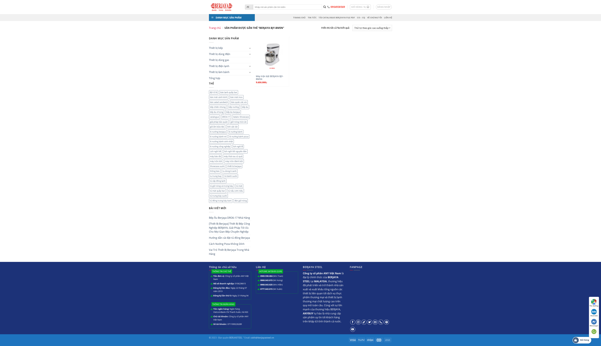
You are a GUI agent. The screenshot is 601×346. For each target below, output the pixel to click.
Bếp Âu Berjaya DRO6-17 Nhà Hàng (229, 217)
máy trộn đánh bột (234, 161)
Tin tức (312, 17)
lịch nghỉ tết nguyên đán (235, 151)
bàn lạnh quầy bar (228, 92)
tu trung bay (215, 176)
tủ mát (239, 186)
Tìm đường (594, 306)
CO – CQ (361, 17)
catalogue (214, 116)
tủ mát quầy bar (217, 190)
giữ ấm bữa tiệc (217, 126)
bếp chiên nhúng (218, 107)
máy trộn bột (216, 161)
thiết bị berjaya (234, 166)
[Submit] (324, 7)
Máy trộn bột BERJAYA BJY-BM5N (269, 78)
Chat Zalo (594, 316)
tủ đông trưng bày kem (220, 200)
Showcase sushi (217, 166)
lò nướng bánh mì (218, 136)
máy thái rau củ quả (233, 156)
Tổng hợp (214, 78)
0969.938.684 (266, 276)
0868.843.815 (266, 280)
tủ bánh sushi (230, 176)
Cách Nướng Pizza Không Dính (226, 244)
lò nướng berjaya (218, 131)
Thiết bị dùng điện (219, 54)
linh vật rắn (232, 126)
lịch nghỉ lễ (238, 146)
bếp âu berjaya (233, 112)
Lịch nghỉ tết (215, 151)
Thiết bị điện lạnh (219, 66)
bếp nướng (234, 107)
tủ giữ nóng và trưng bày (221, 186)
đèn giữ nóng (240, 200)
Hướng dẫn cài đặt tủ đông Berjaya (229, 237)
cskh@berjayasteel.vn (262, 337)
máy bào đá (215, 156)
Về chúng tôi (374, 17)
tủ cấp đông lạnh (218, 181)
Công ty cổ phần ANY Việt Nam (231, 278)
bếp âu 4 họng (216, 112)
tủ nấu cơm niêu (235, 190)
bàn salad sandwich (219, 102)
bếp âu (245, 107)
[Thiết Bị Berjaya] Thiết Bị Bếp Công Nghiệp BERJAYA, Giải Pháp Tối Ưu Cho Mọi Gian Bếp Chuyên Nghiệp (229, 227)
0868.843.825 (266, 284)
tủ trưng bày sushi (218, 195)
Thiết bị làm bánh (219, 72)
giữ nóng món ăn (239, 121)
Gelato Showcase (241, 116)
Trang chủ (299, 17)
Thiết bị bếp (216, 48)
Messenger (594, 326)
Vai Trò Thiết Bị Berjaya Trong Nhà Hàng (229, 252)
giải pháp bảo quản (219, 121)
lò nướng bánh (235, 131)
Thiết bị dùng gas (219, 60)
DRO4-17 (226, 116)
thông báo (215, 171)
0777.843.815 (266, 289)
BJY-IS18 (213, 92)
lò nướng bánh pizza (238, 136)
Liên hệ (388, 17)
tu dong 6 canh (229, 171)
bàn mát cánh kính (218, 97)
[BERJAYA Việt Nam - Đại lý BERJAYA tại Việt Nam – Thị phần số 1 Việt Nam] (224, 7)
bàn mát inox (236, 97)
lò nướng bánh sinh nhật (221, 141)
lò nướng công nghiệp (220, 146)
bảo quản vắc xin (239, 102)
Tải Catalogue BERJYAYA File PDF (337, 17)
